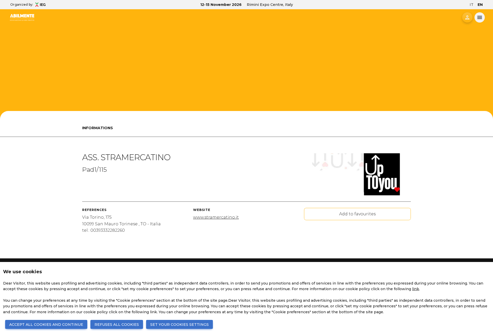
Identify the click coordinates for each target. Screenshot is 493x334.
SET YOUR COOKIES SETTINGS (179, 324)
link (415, 289)
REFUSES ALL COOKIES (116, 324)
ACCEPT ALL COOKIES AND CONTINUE (46, 324)
